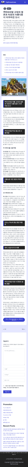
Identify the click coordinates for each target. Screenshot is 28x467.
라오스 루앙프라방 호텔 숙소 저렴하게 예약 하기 (14, 320)
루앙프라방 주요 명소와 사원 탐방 (14, 62)
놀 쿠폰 (5, 420)
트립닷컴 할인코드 (7, 410)
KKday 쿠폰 (6, 417)
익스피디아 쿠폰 (7, 415)
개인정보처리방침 (18, 459)
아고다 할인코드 (7, 407)
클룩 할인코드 (6, 422)
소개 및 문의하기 (10, 459)
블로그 (8, 8)
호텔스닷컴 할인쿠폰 (8, 412)
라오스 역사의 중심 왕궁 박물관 (13, 67)
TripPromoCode (11, 2)
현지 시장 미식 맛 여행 (11, 70)
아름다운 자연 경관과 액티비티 (13, 65)
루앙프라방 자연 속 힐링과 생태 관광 (15, 72)
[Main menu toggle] (25, 2)
